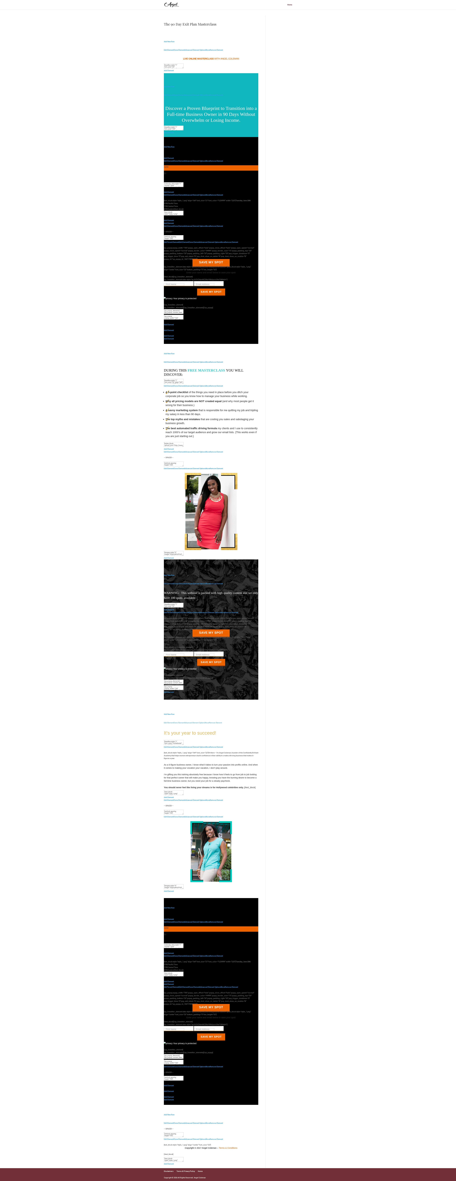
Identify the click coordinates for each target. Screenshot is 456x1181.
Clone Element (179, 50)
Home (289, 5)
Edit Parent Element (171, 242)
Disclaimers (168, 1171)
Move (208, 50)
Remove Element (216, 50)
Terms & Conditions (228, 1148)
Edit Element (168, 50)
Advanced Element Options (195, 50)
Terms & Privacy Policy (185, 1171)
